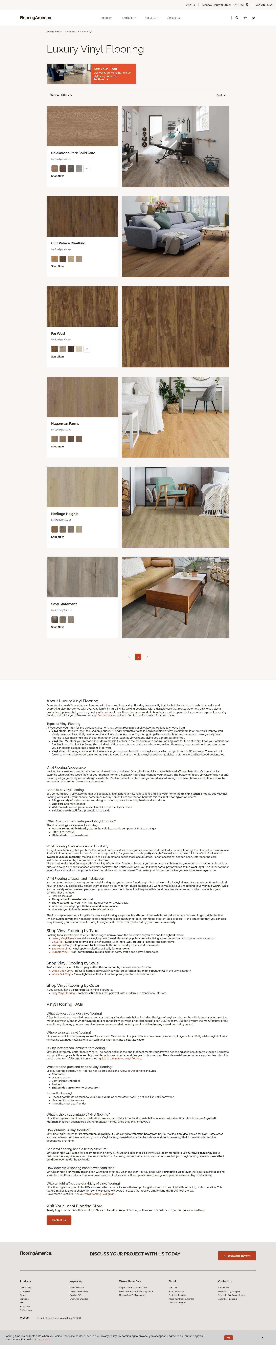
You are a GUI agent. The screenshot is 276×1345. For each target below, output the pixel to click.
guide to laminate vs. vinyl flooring (120, 1058)
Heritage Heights (64, 514)
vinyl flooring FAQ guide (99, 1193)
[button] (237, 18)
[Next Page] (147, 657)
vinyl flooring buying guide (107, 715)
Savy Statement (64, 604)
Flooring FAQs (76, 1295)
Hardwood (25, 1291)
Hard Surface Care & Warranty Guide (136, 1291)
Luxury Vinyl (25, 1288)
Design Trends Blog (79, 1291)
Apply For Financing (227, 1299)
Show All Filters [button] (59, 95)
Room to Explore (176, 1291)
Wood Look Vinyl (62, 970)
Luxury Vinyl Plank (63, 938)
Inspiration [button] (128, 17)
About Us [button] (150, 17)
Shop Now (57, 175)
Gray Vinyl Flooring (63, 993)
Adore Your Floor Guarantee (181, 1299)
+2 (87, 349)
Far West (58, 333)
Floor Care (25, 1306)
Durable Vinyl (60, 951)
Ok (228, 1338)
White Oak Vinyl (61, 974)
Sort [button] (219, 95)
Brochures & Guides (79, 1299)
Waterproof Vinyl (62, 945)
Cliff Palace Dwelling (68, 243)
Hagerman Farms (65, 424)
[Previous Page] (128, 657)
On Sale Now (26, 1310)
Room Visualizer (77, 1288)
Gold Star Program (177, 1303)
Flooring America (54, 32)
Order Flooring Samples (229, 1291)
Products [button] (106, 17)
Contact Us (173, 17)
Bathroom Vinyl (61, 948)
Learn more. (42, 1339)
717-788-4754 (264, 4)
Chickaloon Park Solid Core (73, 153)
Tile (21, 1303)
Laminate (24, 1299)
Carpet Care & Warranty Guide (133, 1288)
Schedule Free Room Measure (232, 1295)
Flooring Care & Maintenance (132, 1295)
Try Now (99, 79)
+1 (87, 168)
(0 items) (253, 18)
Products (71, 32)
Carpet (23, 1295)
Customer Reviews (177, 1295)
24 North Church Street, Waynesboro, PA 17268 (59, 1318)
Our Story (173, 1288)
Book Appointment (239, 1255)
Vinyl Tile (57, 941)
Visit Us (190, 4)
